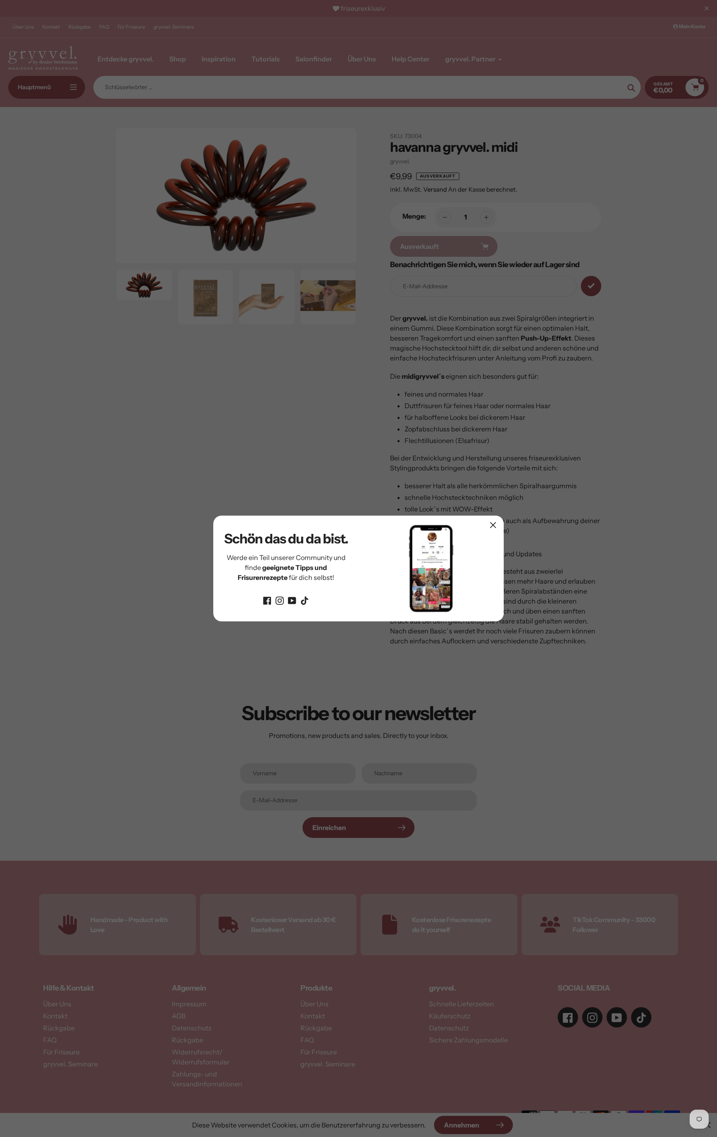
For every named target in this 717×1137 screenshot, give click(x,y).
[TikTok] (304, 600)
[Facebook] (267, 600)
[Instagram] (280, 600)
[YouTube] (292, 600)
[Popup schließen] (493, 525)
